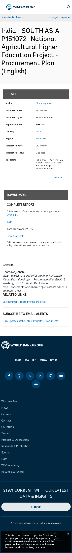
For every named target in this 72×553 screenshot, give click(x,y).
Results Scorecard (12, 471)
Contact (6, 420)
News (4, 408)
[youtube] (61, 376)
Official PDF (13, 214)
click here (40, 547)
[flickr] (36, 384)
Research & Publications (16, 446)
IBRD (18, 360)
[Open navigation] (3, 7)
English (64, 17)
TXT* (10, 221)
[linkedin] (40, 376)
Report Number (14, 124)
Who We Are (9, 401)
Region (9, 138)
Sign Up (36, 506)
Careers (6, 414)
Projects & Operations (15, 440)
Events (5, 452)
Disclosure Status (15, 152)
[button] (69, 7)
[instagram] (50, 376)
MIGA (43, 360)
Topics (5, 433)
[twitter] (30, 376)
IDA (26, 360)
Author (9, 103)
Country (10, 131)
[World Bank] (36, 345)
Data (4, 459)
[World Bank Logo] (20, 7)
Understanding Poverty (13, 17)
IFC (34, 360)
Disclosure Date (14, 145)
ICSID (53, 360)
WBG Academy (10, 465)
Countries (7, 427)
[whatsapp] (19, 376)
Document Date (14, 110)
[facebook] (9, 376)
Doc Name (11, 159)
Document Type (14, 117)
